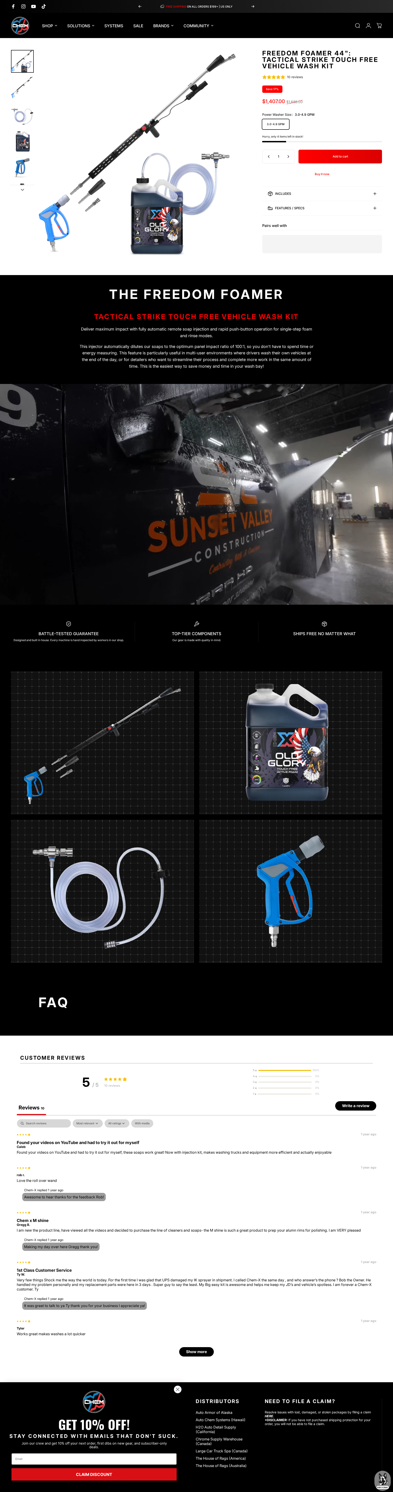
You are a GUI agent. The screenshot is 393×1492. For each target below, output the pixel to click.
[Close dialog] (178, 1389)
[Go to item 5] (22, 167)
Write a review (355, 1105)
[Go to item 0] (22, 61)
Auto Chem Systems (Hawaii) (220, 1420)
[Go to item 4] (22, 140)
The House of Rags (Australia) (221, 1465)
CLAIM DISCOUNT (94, 1474)
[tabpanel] (196, 1240)
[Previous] (140, 6)
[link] (94, 1401)
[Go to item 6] (22, 193)
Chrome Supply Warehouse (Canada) (219, 1441)
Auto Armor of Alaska (214, 1412)
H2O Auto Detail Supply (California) (216, 1429)
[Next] (253, 6)
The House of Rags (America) (221, 1458)
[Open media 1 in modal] (140, 153)
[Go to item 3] (22, 114)
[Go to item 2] (22, 87)
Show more (196, 1351)
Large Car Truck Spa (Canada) (222, 1451)
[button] (286, 1070)
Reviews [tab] (31, 1107)
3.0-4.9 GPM (275, 124)
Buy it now (322, 174)
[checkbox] (142, 1123)
